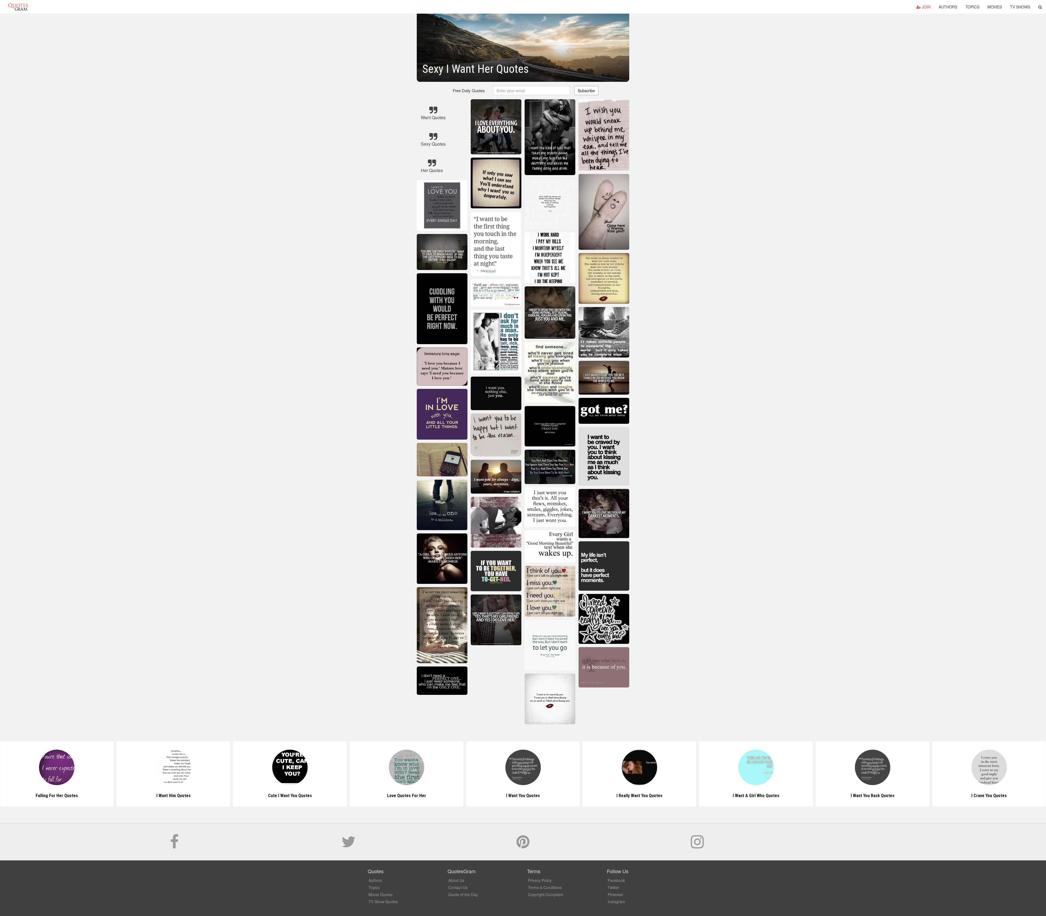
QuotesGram (18, 7)
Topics (972, 7)
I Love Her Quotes (989, 795)
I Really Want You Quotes (523, 795)
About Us (456, 880)
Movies (994, 7)
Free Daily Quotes (469, 90)
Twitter (613, 887)
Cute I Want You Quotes (173, 795)
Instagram (616, 901)
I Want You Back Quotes (756, 795)
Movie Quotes (381, 894)
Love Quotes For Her (289, 795)
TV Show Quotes (383, 901)
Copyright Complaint (545, 894)
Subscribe (586, 90)
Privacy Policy (540, 880)
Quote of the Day (463, 894)
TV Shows (1020, 7)
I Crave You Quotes (872, 795)
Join (926, 7)
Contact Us (457, 887)
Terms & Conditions (545, 887)
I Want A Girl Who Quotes (639, 795)
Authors (948, 7)
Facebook (616, 880)
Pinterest (615, 894)
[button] (1040, 7)
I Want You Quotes (406, 795)
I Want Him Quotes (57, 795)
